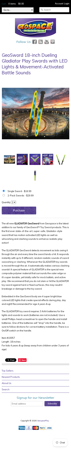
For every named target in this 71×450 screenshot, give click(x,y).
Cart (4, 4)
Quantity (6, 202)
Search (5, 389)
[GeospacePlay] (35, 37)
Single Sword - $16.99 (19, 191)
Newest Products (11, 377)
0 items (12, 3)
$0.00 (21, 3)
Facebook (34, 42)
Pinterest (52, 42)
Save (24, 360)
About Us (6, 383)
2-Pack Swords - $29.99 (21, 195)
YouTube (46, 42)
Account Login (62, 3)
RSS (40, 42)
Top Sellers (7, 370)
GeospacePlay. (43, 420)
